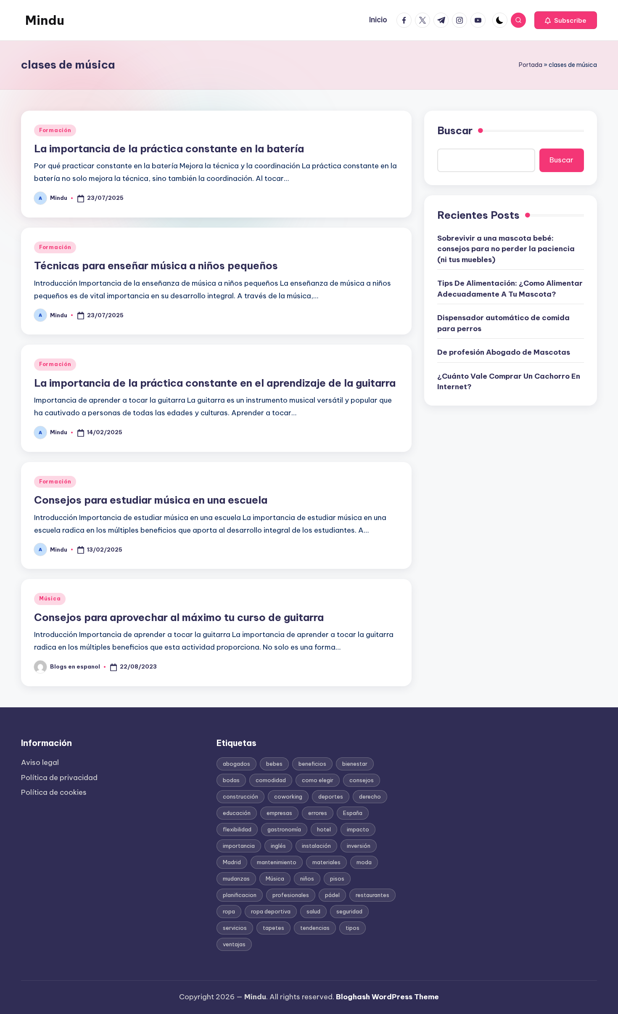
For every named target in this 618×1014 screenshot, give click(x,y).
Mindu (44, 20)
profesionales (290, 895)
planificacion (239, 895)
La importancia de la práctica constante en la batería (169, 148)
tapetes (273, 927)
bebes (274, 763)
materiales (326, 862)
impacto (358, 829)
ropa (229, 911)
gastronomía (284, 829)
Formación (55, 130)
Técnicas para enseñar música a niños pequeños (156, 265)
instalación (316, 845)
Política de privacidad (59, 777)
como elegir (317, 780)
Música (50, 598)
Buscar (455, 130)
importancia (239, 845)
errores (317, 813)
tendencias (315, 927)
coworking (288, 796)
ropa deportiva (271, 911)
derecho (370, 796)
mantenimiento (276, 862)
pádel (332, 895)
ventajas (234, 944)
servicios (235, 927)
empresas (279, 813)
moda (364, 862)
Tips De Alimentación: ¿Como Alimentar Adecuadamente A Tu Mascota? (510, 289)
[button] (565, 20)
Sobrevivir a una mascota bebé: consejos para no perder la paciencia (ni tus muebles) (506, 248)
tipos (352, 927)
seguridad (349, 911)
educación (237, 813)
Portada (530, 65)
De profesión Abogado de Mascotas (503, 352)
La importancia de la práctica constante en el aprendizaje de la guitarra (215, 383)
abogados (236, 763)
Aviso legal (40, 762)
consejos (361, 780)
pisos (337, 878)
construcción (240, 796)
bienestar (354, 763)
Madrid (232, 862)
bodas (231, 780)
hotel (324, 829)
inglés (278, 845)
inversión (358, 845)
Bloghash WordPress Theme (387, 996)
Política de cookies (54, 792)
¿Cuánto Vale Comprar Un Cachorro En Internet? (508, 381)
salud (313, 911)
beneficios (312, 763)
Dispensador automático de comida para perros (503, 323)
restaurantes (372, 895)
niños (307, 878)
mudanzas (236, 878)
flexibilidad (237, 829)
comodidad (271, 780)
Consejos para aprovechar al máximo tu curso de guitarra (179, 617)
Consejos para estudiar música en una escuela (150, 500)
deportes (330, 796)
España (352, 813)
